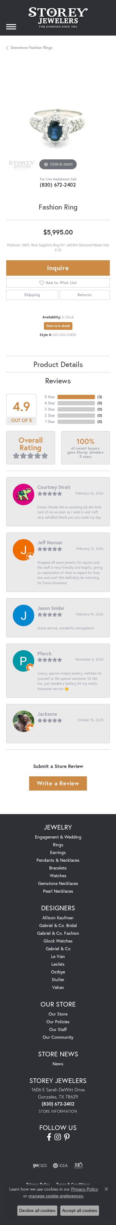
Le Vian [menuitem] (58, 956)
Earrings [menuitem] (58, 852)
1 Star (50, 421)
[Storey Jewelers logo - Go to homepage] (58, 17)
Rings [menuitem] (58, 845)
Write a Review (58, 783)
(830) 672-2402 (58, 184)
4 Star (50, 403)
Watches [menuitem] (58, 875)
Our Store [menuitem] (58, 1014)
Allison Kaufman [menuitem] (58, 918)
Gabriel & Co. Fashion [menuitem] (58, 933)
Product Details (58, 364)
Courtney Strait (53, 487)
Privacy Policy (84, 1189)
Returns (85, 294)
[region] (58, 120)
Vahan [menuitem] (58, 987)
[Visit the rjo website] (78, 1165)
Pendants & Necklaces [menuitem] (58, 860)
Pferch (44, 653)
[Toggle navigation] (11, 27)
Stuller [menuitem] (58, 979)
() (99, 397)
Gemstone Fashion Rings (32, 47)
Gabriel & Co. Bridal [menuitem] (58, 925)
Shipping (32, 294)
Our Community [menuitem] (58, 1037)
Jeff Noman (49, 542)
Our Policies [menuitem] (58, 1021)
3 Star (50, 409)
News (58, 1064)
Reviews (58, 381)
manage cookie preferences (55, 1195)
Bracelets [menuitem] (58, 868)
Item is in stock (58, 326)
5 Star (50, 397)
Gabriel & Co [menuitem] (58, 948)
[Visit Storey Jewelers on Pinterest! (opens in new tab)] (67, 1137)
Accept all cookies (79, 1210)
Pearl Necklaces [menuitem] (58, 891)
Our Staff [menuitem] (58, 1029)
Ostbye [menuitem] (58, 972)
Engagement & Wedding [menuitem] (58, 837)
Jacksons (47, 714)
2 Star (50, 415)
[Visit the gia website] (60, 1165)
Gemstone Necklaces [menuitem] (58, 883)
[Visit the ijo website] (40, 1165)
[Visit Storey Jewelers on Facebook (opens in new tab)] (49, 1137)
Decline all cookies (37, 1210)
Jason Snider (51, 608)
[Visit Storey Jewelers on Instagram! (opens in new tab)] (57, 1137)
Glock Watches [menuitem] (58, 941)
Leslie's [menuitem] (58, 964)
